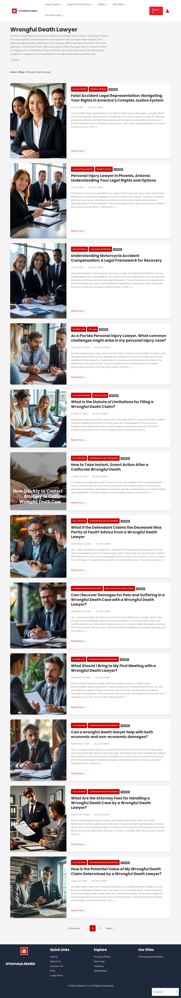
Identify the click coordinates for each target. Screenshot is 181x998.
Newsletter (100, 970)
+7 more (140, 589)
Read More (78, 150)
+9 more (125, 863)
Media (101, 4)
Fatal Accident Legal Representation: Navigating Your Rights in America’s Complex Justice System (117, 98)
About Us (55, 961)
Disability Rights (103, 169)
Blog (21, 72)
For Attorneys (53, 15)
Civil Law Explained (81, 395)
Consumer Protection (100, 249)
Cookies (99, 966)
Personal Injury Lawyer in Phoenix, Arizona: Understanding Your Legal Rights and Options (113, 178)
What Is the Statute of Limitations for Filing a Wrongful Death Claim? (112, 404)
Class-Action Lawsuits (82, 169)
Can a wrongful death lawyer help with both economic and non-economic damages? (112, 734)
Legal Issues (52, 4)
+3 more (117, 249)
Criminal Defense (98, 89)
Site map (99, 961)
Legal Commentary (78, 4)
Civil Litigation (100, 395)
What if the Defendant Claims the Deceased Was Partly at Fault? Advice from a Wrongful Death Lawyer (116, 532)
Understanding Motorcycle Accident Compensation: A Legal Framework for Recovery (116, 258)
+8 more (103, 329)
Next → (110, 928)
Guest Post (56, 975)
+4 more (113, 89)
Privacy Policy (102, 956)
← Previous (73, 928)
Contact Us (56, 966)
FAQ (52, 970)
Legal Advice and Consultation (119, 588)
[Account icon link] (167, 11)
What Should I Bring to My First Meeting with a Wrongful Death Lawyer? (113, 668)
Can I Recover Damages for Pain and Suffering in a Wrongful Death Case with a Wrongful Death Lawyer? (118, 599)
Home (13, 72)
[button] (156, 11)
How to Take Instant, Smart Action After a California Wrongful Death (109, 467)
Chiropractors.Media (150, 956)
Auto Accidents (79, 89)
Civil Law (92, 329)
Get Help (118, 4)
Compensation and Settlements (103, 458)
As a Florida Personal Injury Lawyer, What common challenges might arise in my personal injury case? (118, 338)
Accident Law (78, 329)
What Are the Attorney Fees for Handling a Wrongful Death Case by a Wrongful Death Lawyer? (111, 803)
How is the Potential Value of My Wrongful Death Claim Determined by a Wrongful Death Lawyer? (116, 871)
